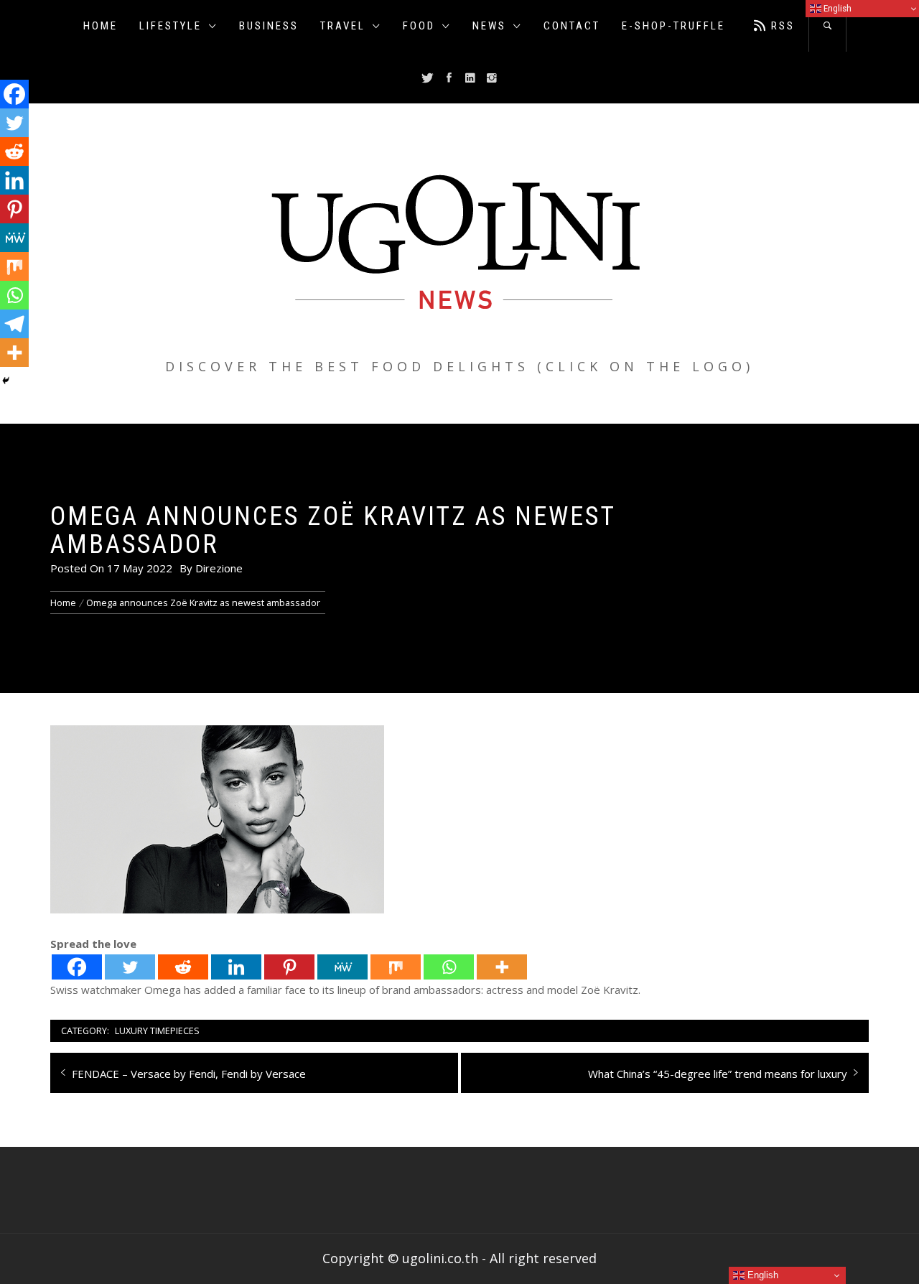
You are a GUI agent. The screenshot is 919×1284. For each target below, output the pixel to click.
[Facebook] (77, 967)
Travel (342, 25)
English (761, 1275)
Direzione (219, 568)
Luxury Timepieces (157, 1030)
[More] (502, 967)
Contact (572, 25)
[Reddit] (183, 967)
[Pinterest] (289, 967)
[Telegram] (14, 324)
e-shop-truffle (673, 25)
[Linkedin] (236, 967)
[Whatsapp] (449, 967)
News (489, 25)
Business (269, 25)
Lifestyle (170, 25)
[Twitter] (130, 967)
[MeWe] (342, 967)
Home (100, 25)
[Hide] (5, 380)
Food (419, 25)
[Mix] (395, 967)
